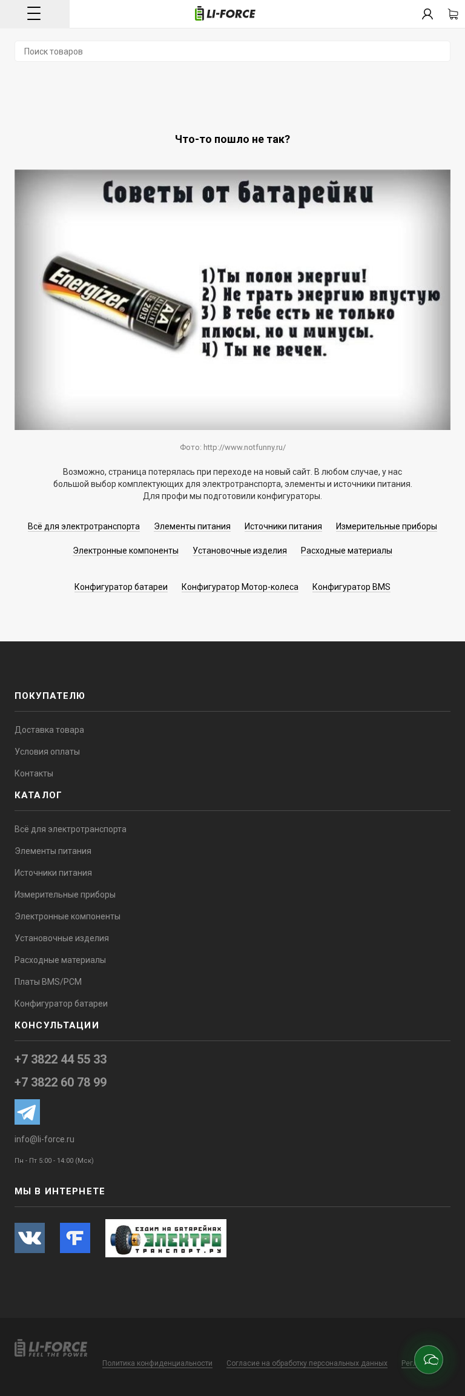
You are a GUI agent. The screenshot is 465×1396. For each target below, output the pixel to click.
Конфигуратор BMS (351, 587)
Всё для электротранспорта (84, 526)
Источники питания (283, 526)
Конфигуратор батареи (121, 587)
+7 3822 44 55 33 (61, 1059)
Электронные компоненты (126, 550)
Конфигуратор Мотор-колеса (240, 587)
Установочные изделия (240, 550)
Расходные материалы (346, 550)
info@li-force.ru (44, 1139)
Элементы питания (192, 526)
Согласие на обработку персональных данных (307, 1363)
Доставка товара (49, 730)
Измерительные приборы (386, 526)
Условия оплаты (47, 751)
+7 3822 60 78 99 (61, 1082)
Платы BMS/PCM (48, 982)
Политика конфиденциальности (157, 1363)
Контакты (34, 773)
